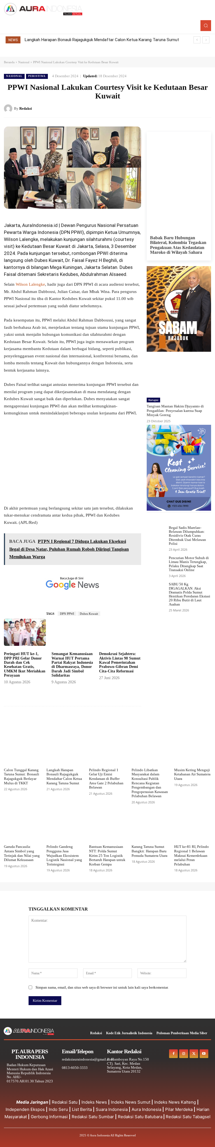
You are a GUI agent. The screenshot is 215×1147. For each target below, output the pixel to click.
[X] (179, 108)
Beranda (9, 62)
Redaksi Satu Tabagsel (188, 1116)
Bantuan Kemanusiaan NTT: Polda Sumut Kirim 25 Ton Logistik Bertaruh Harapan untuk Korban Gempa (107, 855)
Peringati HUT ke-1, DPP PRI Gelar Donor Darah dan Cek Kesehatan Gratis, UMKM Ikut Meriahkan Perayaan (24, 664)
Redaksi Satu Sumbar (93, 1116)
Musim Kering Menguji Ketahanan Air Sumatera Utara (192, 774)
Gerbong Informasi (49, 1116)
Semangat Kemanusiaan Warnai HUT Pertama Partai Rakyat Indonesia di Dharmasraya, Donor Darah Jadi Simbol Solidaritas (72, 664)
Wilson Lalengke (30, 284)
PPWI (76, 232)
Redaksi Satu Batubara (140, 1116)
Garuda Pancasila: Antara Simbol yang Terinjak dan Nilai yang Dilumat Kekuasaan (22, 853)
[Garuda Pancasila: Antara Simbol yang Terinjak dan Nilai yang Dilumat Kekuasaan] (22, 829)
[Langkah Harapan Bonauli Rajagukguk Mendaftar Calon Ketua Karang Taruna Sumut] (64, 752)
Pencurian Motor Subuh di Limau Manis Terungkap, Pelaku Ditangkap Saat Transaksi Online (189, 564)
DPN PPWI (67, 613)
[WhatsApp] (205, 108)
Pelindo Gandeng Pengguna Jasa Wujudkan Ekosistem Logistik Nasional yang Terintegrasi (64, 855)
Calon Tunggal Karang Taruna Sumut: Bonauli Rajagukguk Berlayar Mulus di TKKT (21, 776)
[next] (205, 39)
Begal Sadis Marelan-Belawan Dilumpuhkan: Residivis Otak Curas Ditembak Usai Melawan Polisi (187, 536)
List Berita (82, 1109)
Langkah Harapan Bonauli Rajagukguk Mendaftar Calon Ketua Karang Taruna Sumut (102, 39)
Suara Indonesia (112, 1109)
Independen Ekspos (25, 1109)
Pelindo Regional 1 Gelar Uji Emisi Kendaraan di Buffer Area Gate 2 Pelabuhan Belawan (106, 778)
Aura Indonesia (146, 1109)
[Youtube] (204, 1053)
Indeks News (94, 1102)
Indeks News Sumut (130, 1102)
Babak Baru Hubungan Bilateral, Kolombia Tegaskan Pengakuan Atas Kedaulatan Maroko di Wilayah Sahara (178, 245)
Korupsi (153, 400)
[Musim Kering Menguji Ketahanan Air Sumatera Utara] (192, 752)
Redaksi (25, 108)
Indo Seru (58, 1109)
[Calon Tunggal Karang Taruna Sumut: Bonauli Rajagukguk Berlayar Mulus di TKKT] (22, 752)
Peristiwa (37, 76)
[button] (205, 25)
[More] (134, 723)
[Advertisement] (72, 463)
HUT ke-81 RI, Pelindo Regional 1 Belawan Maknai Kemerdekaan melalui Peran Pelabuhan (191, 855)
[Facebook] (166, 108)
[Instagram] (183, 1053)
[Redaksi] (9, 108)
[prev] (196, 39)
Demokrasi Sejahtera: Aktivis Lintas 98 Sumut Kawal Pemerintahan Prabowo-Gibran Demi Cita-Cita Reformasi (120, 662)
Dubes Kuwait (89, 613)
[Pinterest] (192, 108)
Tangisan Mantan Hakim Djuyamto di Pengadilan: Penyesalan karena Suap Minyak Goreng (175, 410)
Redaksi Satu (65, 1102)
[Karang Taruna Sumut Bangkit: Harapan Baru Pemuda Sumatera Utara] (150, 829)
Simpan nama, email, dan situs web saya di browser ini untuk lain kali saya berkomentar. (102, 987)
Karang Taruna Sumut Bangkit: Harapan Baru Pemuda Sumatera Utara (149, 851)
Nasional (23, 62)
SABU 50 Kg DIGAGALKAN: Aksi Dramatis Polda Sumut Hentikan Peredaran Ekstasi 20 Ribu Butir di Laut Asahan (189, 594)
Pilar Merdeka (179, 1109)
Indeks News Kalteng (175, 1102)
